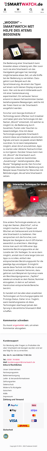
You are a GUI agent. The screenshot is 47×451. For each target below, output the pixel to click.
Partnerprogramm (10, 372)
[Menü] (42, 9)
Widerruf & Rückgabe (12, 387)
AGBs (5, 393)
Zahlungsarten (9, 381)
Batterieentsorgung (11, 375)
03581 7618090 (13, 359)
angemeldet (18, 325)
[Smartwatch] (23, 3)
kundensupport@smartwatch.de (21, 362)
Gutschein (7, 390)
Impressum (8, 396)
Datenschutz (8, 384)
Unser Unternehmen (11, 369)
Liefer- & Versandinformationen (16, 378)
